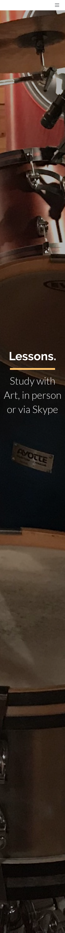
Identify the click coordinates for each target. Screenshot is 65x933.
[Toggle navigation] (57, 5)
